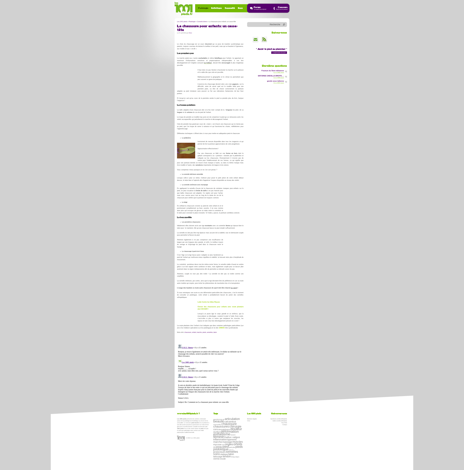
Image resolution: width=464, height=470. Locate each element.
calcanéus (230, 421)
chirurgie (235, 426)
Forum (257, 7)
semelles (210, 332)
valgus (237, 457)
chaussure (187, 332)
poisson (231, 450)
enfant (194, 332)
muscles (237, 441)
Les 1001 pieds (182, 21)
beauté (218, 421)
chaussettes (217, 424)
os (214, 447)
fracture (233, 435)
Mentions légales (252, 419)
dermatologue (224, 429)
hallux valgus (232, 437)
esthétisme (221, 434)
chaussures (221, 426)
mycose (217, 444)
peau (219, 446)
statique (224, 454)
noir (223, 445)
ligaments (232, 439)
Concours (282, 7)
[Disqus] (210, 373)
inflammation (220, 439)
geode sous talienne (275, 81)
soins (216, 454)
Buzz (240, 8)
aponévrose (217, 419)
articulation (232, 419)
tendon (227, 456)
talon (215, 332)
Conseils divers (202, 21)
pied (226, 447)
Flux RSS (284, 422)
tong (233, 457)
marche (199, 332)
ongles (229, 444)
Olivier (190, 33)
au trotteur (207, 63)
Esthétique (216, 8)
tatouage (217, 456)
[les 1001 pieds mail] (255, 39)
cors (215, 429)
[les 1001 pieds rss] (264, 39)
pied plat (232, 447)
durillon (216, 432)
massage (227, 442)
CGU (248, 420)
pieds (204, 332)
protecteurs (219, 452)
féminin (218, 437)
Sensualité (230, 8)
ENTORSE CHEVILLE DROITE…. (271, 76)
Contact (284, 424)
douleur (236, 429)
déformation (230, 431)
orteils (237, 444)
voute (223, 458)
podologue (220, 449)
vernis (216, 458)
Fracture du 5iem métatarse (272, 71)
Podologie (203, 8)
